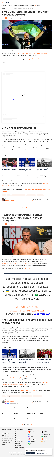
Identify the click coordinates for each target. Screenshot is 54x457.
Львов (16, 413)
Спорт (26, 5)
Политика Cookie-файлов (6, 443)
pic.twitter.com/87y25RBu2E (27, 310)
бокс (4, 396)
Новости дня (5, 418)
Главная (3, 8)
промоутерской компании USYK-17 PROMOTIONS (17, 263)
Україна (4, 5)
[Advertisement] (26, 67)
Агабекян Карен (9, 401)
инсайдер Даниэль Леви (33, 59)
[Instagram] (6, 403)
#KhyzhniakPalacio (27, 306)
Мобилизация (31, 413)
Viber (31, 436)
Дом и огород (43, 407)
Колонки (32, 5)
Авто (3, 407)
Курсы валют (18, 445)
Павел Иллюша (37, 396)
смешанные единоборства (18, 195)
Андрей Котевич (9, 200)
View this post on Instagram (9, 99)
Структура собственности (19, 440)
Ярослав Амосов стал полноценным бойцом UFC (32, 53)
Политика (30, 418)
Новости (10, 5)
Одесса (16, 418)
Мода (41, 413)
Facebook (32, 441)
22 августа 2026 (42, 313)
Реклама (17, 438)
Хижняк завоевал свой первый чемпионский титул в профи (9, 169)
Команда (17, 443)
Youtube (32, 432)
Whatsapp (33, 444)
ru (48, 2)
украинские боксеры (26, 396)
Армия (15, 5)
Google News (47, 434)
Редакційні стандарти (7, 440)
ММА (4, 195)
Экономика (21, 5)
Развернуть (27, 424)
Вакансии (17, 434)
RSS (44, 441)
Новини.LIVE (29, 269)
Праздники (43, 418)
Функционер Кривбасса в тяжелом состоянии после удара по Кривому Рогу (44, 361)
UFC (9, 195)
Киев (3, 413)
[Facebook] (8, 403)
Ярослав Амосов (31, 195)
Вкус (28, 407)
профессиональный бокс (13, 396)
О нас (16, 432)
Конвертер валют (19, 447)
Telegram (32, 434)
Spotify (45, 436)
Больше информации (42, 453)
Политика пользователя (5, 432)
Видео (38, 5)
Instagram (33, 439)
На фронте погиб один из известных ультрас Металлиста (44, 169)
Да (30, 453)
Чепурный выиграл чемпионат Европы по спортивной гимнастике (26, 169)
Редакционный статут (7, 438)
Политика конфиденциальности (7, 436)
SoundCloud (47, 439)
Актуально (17, 407)
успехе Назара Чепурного (28, 390)
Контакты (17, 436)
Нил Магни (40, 195)
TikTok (45, 432)
